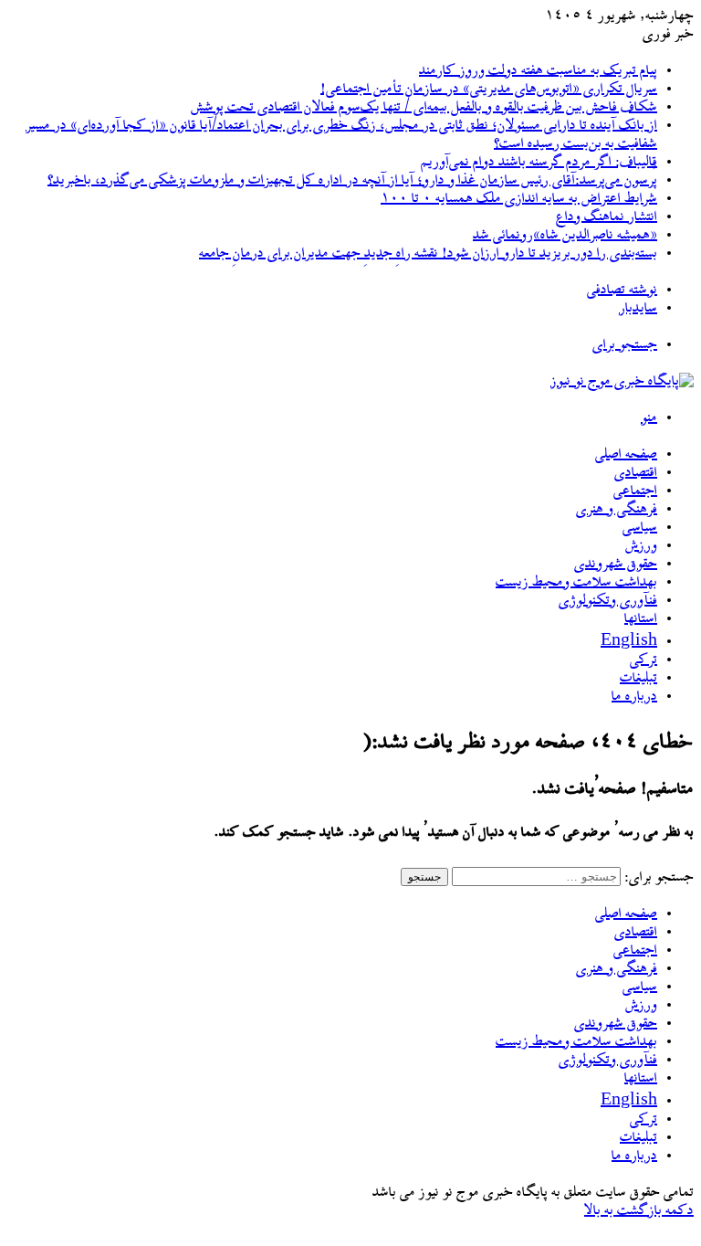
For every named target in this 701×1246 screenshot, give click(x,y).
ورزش (641, 546)
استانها (640, 619)
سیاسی (640, 528)
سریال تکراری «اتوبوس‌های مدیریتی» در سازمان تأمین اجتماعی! (488, 89)
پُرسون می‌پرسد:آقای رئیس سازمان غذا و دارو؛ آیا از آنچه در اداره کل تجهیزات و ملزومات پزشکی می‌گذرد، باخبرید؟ (352, 181)
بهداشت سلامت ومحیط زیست (576, 583)
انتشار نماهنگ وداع (606, 217)
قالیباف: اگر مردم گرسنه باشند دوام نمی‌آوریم (539, 162)
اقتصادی (635, 473)
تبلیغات (638, 679)
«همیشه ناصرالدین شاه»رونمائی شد (565, 236)
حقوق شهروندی (615, 564)
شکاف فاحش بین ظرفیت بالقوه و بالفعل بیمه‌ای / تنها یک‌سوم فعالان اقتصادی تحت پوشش (424, 108)
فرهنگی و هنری (616, 510)
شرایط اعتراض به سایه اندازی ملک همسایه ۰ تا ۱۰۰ (519, 199)
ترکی (643, 660)
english (629, 642)
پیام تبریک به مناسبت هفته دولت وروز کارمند (538, 71)
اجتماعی (635, 491)
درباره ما (634, 697)
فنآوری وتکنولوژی (608, 601)
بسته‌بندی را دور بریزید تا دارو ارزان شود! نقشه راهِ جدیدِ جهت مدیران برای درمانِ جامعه (428, 254)
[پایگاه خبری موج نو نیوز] (622, 382)
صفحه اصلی (626, 455)
